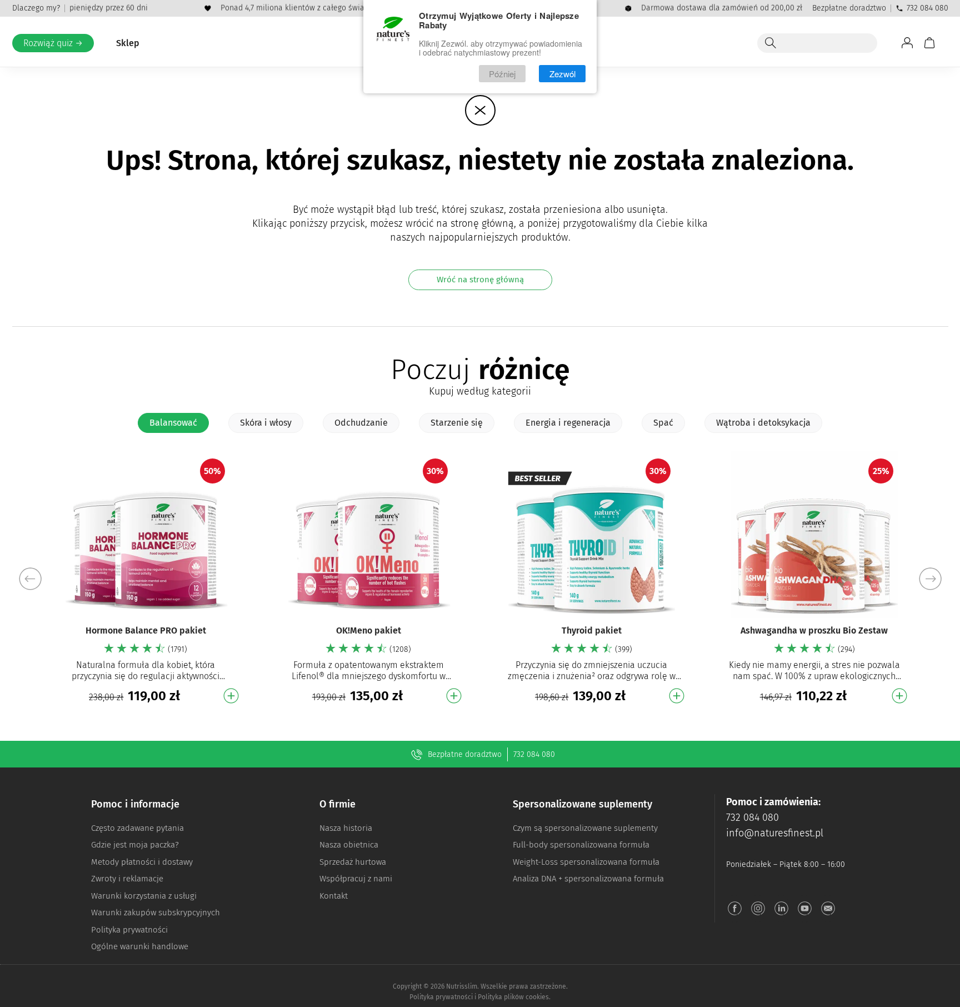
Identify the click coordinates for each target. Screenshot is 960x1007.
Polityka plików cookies (513, 997)
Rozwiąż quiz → (53, 43)
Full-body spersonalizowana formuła (581, 845)
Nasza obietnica (348, 845)
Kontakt (333, 896)
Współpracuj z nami (355, 879)
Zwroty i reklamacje (127, 879)
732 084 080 (927, 8)
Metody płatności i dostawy (142, 862)
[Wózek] (929, 42)
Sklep (127, 43)
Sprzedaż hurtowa (352, 862)
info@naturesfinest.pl (774, 833)
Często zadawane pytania (137, 828)
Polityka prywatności (129, 930)
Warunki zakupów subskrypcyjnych (155, 913)
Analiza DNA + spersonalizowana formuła (588, 879)
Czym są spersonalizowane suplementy (585, 828)
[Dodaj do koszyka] (231, 695)
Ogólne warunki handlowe (139, 946)
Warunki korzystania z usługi (144, 896)
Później (502, 73)
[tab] (173, 423)
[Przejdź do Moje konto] (907, 42)
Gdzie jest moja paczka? (135, 845)
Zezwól (562, 73)
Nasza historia (345, 828)
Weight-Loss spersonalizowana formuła (586, 862)
